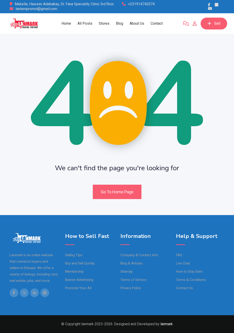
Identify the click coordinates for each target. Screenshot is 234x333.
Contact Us (184, 288)
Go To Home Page (117, 191)
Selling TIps (73, 255)
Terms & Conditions (191, 280)
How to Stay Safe (189, 271)
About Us (137, 23)
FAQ (179, 255)
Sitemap (126, 271)
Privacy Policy (130, 288)
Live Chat (183, 263)
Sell (217, 23)
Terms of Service (133, 280)
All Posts (84, 23)
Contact (157, 23)
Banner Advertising (79, 280)
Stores (104, 23)
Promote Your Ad (78, 288)
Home (66, 23)
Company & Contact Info (139, 255)
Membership (74, 271)
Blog (119, 23)
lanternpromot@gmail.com (36, 9)
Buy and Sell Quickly (80, 263)
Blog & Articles (131, 263)
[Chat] (186, 23)
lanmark (166, 324)
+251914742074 (141, 4)
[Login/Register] (195, 23)
